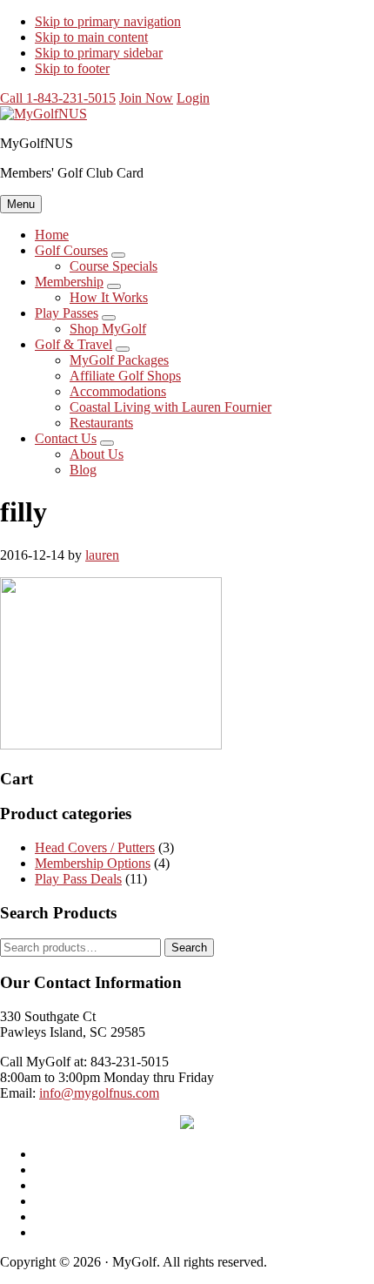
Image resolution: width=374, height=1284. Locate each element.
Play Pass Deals (78, 878)
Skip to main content (91, 37)
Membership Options (92, 863)
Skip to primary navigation (108, 21)
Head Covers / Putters (95, 847)
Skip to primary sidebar (99, 52)
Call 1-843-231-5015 (58, 98)
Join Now (146, 98)
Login (193, 98)
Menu (21, 204)
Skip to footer (72, 68)
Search (189, 947)
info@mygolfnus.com (99, 1093)
